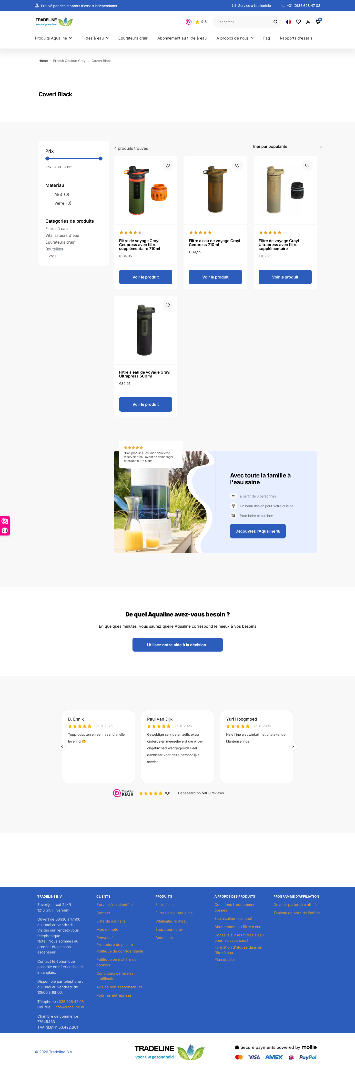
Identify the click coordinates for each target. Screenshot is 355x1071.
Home (43, 61)
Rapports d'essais (296, 38)
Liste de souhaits (111, 921)
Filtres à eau (92, 38)
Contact (103, 913)
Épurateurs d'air (133, 38)
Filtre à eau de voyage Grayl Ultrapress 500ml (144, 374)
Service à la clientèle (114, 904)
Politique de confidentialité (119, 951)
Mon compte (107, 929)
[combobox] (243, 22)
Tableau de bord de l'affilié (297, 913)
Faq (266, 38)
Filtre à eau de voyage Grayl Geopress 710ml (214, 242)
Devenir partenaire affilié (295, 904)
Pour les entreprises (114, 995)
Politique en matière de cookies (116, 962)
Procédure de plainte (114, 944)
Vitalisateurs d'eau (171, 921)
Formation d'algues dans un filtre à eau (238, 950)
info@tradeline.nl (69, 1007)
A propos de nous (232, 38)
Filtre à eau (165, 904)
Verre (62, 203)
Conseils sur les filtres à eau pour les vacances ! (239, 938)
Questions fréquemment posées (235, 907)
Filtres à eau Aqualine (174, 913)
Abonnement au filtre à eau (182, 38)
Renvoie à (104, 937)
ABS (61, 194)
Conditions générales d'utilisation (114, 976)
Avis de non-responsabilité (119, 987)
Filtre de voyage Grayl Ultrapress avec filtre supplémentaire (279, 244)
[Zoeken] (277, 22)
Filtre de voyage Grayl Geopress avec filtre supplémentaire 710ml (139, 244)
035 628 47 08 (71, 1001)
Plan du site (224, 959)
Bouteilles (164, 937)
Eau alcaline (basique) (233, 918)
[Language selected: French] (288, 21)
